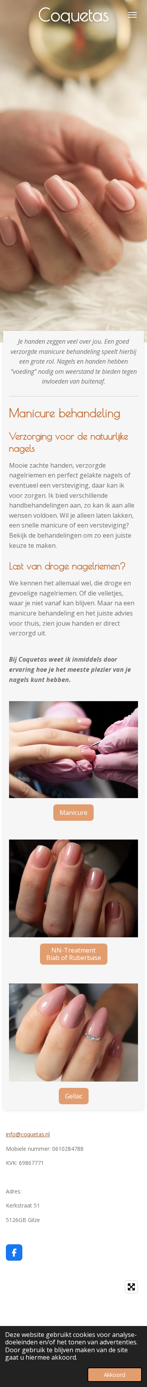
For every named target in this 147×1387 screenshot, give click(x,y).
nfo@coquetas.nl (28, 1134)
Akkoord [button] (114, 1374)
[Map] (73, 1322)
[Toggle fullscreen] (131, 1287)
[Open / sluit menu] (132, 14)
